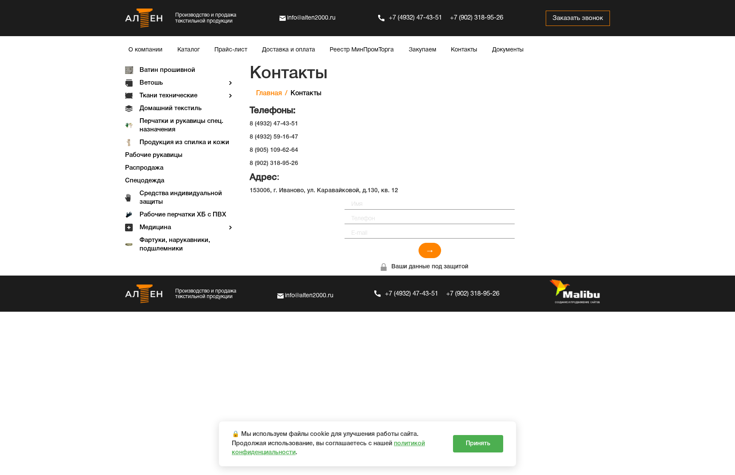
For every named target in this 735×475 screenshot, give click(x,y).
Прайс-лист (230, 50)
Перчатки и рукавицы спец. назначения (181, 125)
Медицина (155, 227)
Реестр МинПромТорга (362, 50)
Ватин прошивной (167, 70)
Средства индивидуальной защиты (181, 198)
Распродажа (144, 168)
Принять (478, 444)
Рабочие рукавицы (153, 155)
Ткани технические (168, 96)
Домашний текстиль (171, 108)
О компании (145, 50)
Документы (508, 50)
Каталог (188, 50)
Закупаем (422, 50)
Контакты (464, 50)
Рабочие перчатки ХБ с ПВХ (183, 215)
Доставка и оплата (288, 50)
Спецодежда (144, 181)
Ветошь (151, 83)
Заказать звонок (578, 18)
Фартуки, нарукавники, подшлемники (175, 244)
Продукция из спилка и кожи (184, 142)
